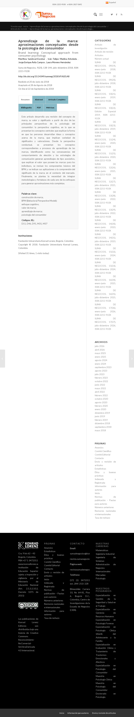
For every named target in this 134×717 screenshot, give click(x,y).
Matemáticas (102, 550)
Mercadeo (101, 575)
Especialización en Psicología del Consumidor (106, 669)
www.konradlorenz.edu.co (30, 564)
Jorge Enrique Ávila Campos (31, 62)
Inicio (25, 26)
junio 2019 (100, 416)
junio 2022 (100, 384)
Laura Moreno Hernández (58, 62)
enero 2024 (100, 364)
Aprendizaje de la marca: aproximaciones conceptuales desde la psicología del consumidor (68, 26)
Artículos (99, 55)
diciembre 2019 (102, 413)
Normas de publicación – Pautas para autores (105, 500)
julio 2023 (99, 374)
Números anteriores (104, 507)
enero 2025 (100, 356)
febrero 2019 (101, 420)
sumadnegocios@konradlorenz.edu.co (88, 553)
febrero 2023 (101, 377)
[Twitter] (111, 14)
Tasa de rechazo (102, 517)
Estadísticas (100, 468)
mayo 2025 (100, 353)
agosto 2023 (101, 370)
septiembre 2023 (103, 367)
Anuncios (99, 447)
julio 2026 (99, 346)
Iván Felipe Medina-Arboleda (62, 59)
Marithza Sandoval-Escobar (31, 59)
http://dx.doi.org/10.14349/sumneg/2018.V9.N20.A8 (43, 76)
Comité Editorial (102, 454)
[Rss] (121, 14)
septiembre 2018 (103, 427)
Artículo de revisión (19, 29)
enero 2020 (100, 409)
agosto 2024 (101, 360)
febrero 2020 (101, 406)
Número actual (102, 58)
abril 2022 (100, 391)
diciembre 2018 (102, 423)
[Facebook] (116, 14)
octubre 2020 (101, 399)
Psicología (100, 578)
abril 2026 (100, 349)
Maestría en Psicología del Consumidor (106, 686)
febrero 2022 (101, 395)
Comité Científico (103, 451)
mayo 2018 (100, 430)
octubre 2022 (101, 381)
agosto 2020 (101, 402)
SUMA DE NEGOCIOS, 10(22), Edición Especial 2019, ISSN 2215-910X (105, 111)
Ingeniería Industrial (105, 554)
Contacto (99, 458)
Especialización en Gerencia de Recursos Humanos (106, 613)
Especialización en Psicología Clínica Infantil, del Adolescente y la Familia (106, 634)
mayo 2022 (100, 388)
